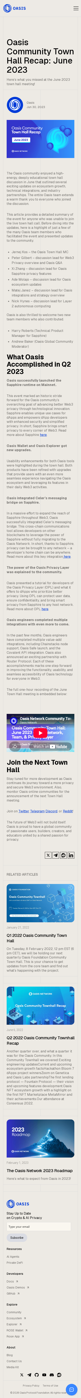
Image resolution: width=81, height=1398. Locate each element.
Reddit (68, 811)
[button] (76, 8)
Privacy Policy (31, 1385)
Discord (51, 811)
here (43, 435)
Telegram (37, 811)
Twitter (23, 811)
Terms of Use (50, 1385)
